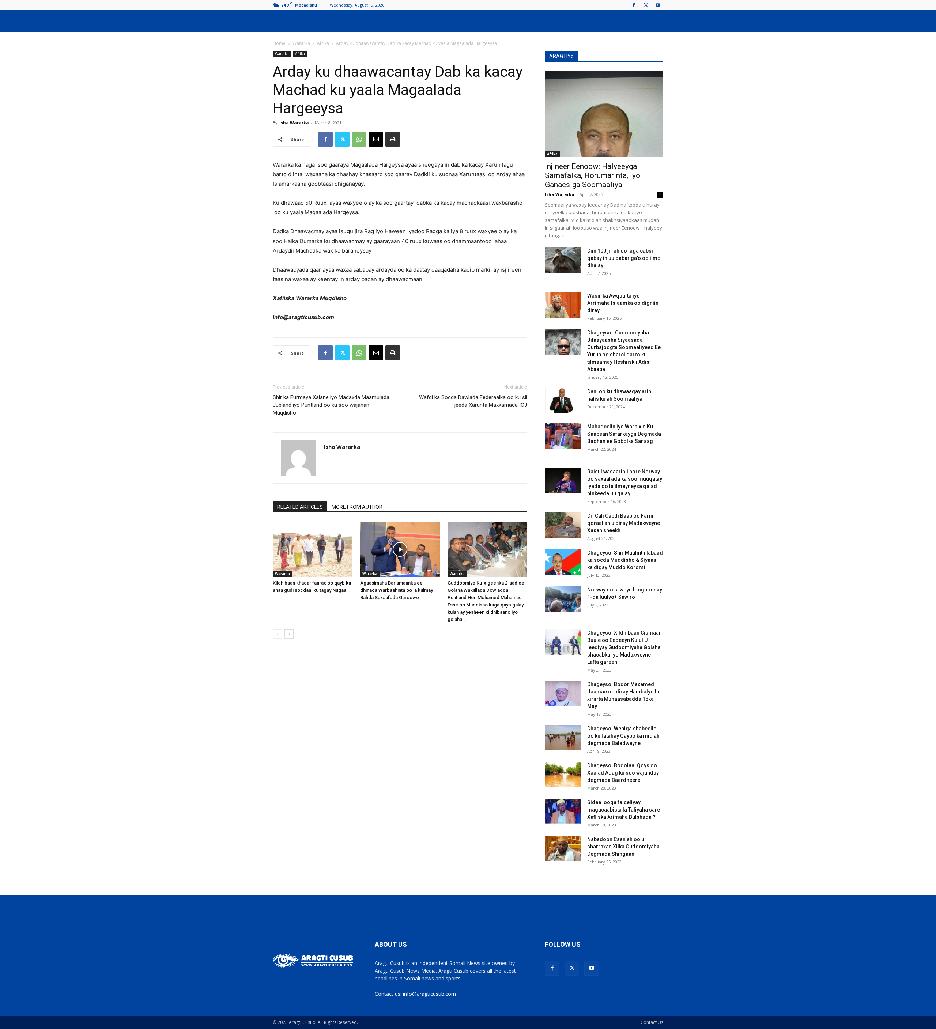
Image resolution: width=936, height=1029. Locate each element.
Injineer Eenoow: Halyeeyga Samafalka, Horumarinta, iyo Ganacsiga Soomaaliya (592, 175)
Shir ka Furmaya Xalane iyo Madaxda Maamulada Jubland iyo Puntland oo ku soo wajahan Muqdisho (331, 405)
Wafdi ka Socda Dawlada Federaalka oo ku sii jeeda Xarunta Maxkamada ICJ (473, 401)
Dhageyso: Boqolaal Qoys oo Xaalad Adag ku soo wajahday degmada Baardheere (623, 773)
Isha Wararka (294, 122)
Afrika (323, 43)
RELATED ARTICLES (300, 507)
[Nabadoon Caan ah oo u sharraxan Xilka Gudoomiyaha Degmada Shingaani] (563, 848)
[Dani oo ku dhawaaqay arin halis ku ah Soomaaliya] (563, 400)
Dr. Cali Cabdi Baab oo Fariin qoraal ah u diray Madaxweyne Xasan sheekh (623, 523)
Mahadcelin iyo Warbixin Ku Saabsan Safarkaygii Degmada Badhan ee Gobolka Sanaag (624, 434)
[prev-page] (277, 634)
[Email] (376, 139)
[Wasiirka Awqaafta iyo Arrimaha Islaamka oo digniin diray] (563, 305)
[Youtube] (657, 5)
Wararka (301, 43)
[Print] (392, 139)
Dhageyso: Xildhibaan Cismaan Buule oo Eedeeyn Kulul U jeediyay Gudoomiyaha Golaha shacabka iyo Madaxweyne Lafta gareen (624, 647)
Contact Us (652, 1022)
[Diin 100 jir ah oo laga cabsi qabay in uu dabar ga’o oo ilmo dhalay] (563, 260)
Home (279, 43)
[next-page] (289, 634)
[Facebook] (633, 5)
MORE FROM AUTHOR (357, 507)
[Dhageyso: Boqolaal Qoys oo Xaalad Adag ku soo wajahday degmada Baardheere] (563, 774)
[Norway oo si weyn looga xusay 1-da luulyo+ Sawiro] (563, 599)
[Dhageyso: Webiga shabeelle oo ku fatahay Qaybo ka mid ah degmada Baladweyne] (563, 737)
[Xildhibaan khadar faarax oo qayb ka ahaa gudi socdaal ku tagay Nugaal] (312, 549)
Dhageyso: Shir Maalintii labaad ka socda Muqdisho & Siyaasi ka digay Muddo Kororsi (625, 560)
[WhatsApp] (359, 139)
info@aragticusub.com (429, 993)
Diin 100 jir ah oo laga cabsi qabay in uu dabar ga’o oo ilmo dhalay (624, 258)
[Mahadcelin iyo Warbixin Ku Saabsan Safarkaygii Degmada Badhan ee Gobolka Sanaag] (563, 436)
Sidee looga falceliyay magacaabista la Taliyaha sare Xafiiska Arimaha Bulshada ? (623, 809)
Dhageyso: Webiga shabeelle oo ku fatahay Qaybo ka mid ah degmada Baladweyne (623, 736)
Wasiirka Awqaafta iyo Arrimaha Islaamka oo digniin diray (622, 303)
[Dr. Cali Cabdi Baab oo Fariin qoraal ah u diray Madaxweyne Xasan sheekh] (563, 525)
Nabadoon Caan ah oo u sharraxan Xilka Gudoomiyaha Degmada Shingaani (623, 846)
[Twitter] (645, 5)
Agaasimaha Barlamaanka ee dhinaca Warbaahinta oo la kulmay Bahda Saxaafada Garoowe (396, 590)
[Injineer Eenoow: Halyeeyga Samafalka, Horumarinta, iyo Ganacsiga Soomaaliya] (604, 114)
